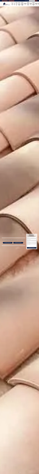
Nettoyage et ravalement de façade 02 (33, 3)
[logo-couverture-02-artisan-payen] (6, 4)
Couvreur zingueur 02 (31, 4)
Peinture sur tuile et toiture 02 (16, 3)
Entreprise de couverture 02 (12, 4)
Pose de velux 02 (14, 4)
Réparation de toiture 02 (36, 4)
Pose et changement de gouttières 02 (28, 3)
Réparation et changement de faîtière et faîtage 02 (22, 4)
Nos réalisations (7, 242)
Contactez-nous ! (18, 242)
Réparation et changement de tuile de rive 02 (19, 3)
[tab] (19, 237)
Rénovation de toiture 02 (25, 4)
